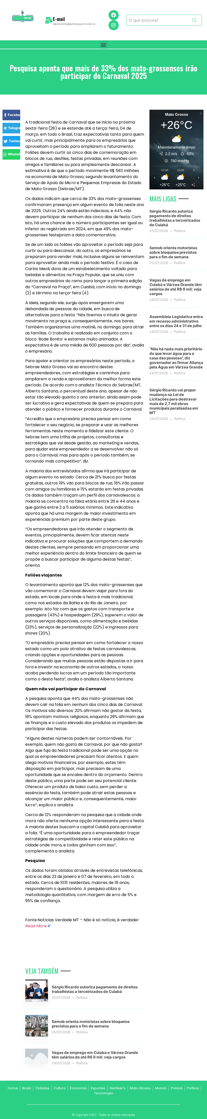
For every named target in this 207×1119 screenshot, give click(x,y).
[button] (103, 44)
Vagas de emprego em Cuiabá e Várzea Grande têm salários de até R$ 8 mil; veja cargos (95, 1054)
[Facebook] (114, 15)
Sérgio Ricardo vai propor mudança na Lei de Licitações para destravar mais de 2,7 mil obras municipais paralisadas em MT (173, 401)
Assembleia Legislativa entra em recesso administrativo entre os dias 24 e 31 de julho (176, 321)
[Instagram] (114, 25)
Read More (36, 926)
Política (81, 997)
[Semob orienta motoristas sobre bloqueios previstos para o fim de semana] (36, 1035)
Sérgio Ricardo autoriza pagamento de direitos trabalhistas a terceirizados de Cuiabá (95, 989)
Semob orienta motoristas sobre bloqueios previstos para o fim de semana (91, 1023)
